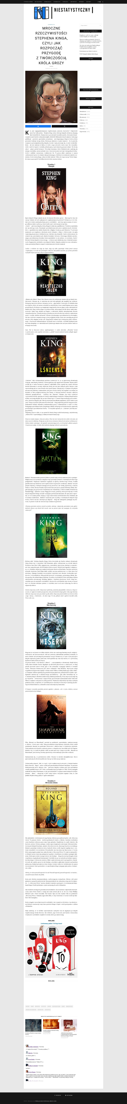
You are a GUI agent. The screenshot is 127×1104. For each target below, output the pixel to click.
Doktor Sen (37, 1006)
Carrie (32, 1006)
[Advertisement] (51, 993)
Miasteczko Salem (56, 1006)
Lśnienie (49, 1006)
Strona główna (28, 1)
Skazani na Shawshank (31, 1009)
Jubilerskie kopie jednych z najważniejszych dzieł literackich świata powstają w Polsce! (69, 1034)
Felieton (82, 120)
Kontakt (88, 1)
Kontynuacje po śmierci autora (88, 51)
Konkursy (65, 1)
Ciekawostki (57, 1)
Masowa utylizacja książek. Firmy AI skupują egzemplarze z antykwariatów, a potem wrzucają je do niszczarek (90, 41)
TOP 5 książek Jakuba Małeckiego (89, 54)
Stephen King (40, 1009)
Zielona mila (47, 1009)
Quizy (81, 126)
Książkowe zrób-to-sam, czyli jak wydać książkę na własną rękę (89, 35)
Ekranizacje (47, 1)
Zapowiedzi (73, 1)
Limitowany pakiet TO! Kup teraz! (51, 923)
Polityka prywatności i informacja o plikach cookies (45, 1101)
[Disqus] (51, 1062)
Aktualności (38, 1)
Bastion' (27, 1006)
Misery (63, 1006)
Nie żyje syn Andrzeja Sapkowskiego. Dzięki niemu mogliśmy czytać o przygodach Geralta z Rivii (90, 47)
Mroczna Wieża (69, 1006)
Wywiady (81, 1)
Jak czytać (43, 1006)
